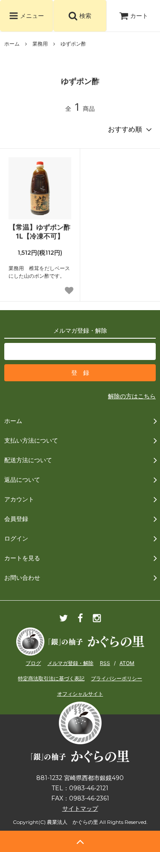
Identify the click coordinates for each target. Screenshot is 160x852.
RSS (105, 663)
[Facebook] (80, 621)
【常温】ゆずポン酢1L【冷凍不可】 (39, 231)
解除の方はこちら (132, 396)
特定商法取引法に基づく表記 (51, 678)
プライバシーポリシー (116, 678)
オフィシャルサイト (80, 694)
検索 (84, 15)
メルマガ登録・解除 (70, 663)
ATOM (126, 663)
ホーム (12, 43)
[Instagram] (97, 621)
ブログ (33, 663)
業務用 (40, 43)
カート (139, 15)
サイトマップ (80, 808)
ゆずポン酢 (73, 43)
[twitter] (63, 621)
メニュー (31, 15)
